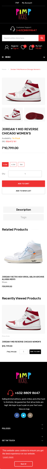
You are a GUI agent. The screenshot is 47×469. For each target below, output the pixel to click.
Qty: (3, 174)
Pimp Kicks (6, 336)
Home (4, 69)
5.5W (5, 165)
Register (14, 46)
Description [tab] (23, 209)
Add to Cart (23, 184)
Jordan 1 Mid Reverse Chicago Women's (21, 342)
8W (21, 165)
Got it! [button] (23, 464)
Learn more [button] (8, 457)
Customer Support (23, 27)
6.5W (13, 165)
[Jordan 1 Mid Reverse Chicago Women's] (12, 114)
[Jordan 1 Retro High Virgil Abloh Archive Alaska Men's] (23, 252)
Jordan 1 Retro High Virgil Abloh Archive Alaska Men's (23, 278)
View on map (24, 409)
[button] (4, 256)
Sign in (16, 48)
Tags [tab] (23, 217)
